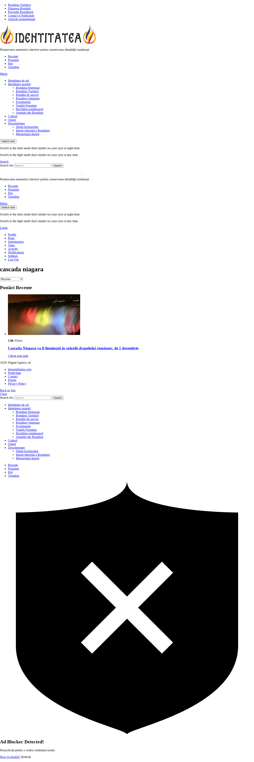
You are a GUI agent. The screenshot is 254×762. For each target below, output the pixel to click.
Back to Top (7, 390)
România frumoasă (27, 87)
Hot (10, 63)
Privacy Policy (17, 383)
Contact (13, 376)
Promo (12, 380)
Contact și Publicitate (21, 15)
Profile (12, 234)
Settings (13, 256)
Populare (13, 60)
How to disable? (10, 757)
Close (3, 394)
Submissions (16, 241)
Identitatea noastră (19, 84)
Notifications (16, 252)
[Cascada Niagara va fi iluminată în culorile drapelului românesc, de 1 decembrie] (131, 315)
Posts (11, 238)
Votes (11, 245)
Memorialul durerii (27, 134)
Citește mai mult (18, 356)
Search (58, 165)
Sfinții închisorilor (27, 127)
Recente (13, 56)
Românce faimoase (28, 98)
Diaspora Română (19, 8)
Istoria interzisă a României (33, 130)
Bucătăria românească (29, 109)
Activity (13, 248)
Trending (13, 67)
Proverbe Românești (20, 12)
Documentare (16, 123)
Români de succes (27, 95)
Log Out (13, 259)
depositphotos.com (19, 369)
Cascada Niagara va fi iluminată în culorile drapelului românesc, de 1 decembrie (73, 348)
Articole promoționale (21, 19)
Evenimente (23, 102)
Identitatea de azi (18, 80)
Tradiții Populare (26, 105)
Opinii (12, 119)
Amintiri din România (29, 112)
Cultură (12, 116)
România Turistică (19, 5)
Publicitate (14, 373)
